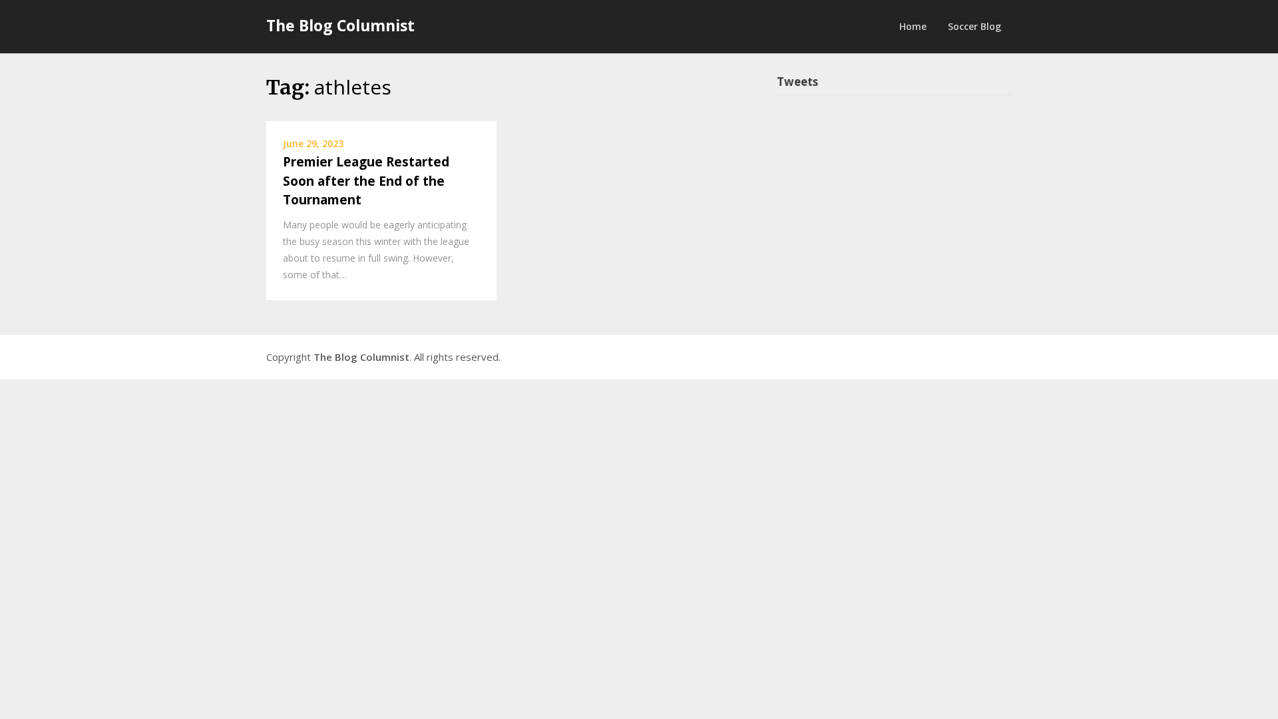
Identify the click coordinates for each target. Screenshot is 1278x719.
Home (913, 26)
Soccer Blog (974, 26)
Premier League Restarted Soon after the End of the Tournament (366, 180)
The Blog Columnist (340, 25)
